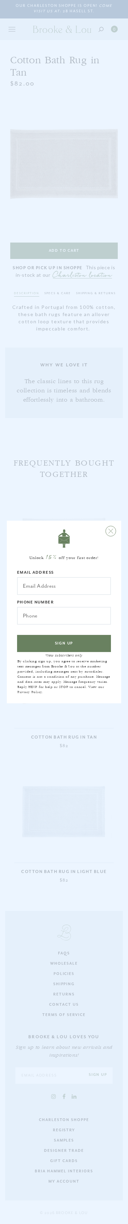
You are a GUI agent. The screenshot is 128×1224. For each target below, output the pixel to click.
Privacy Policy (29, 692)
